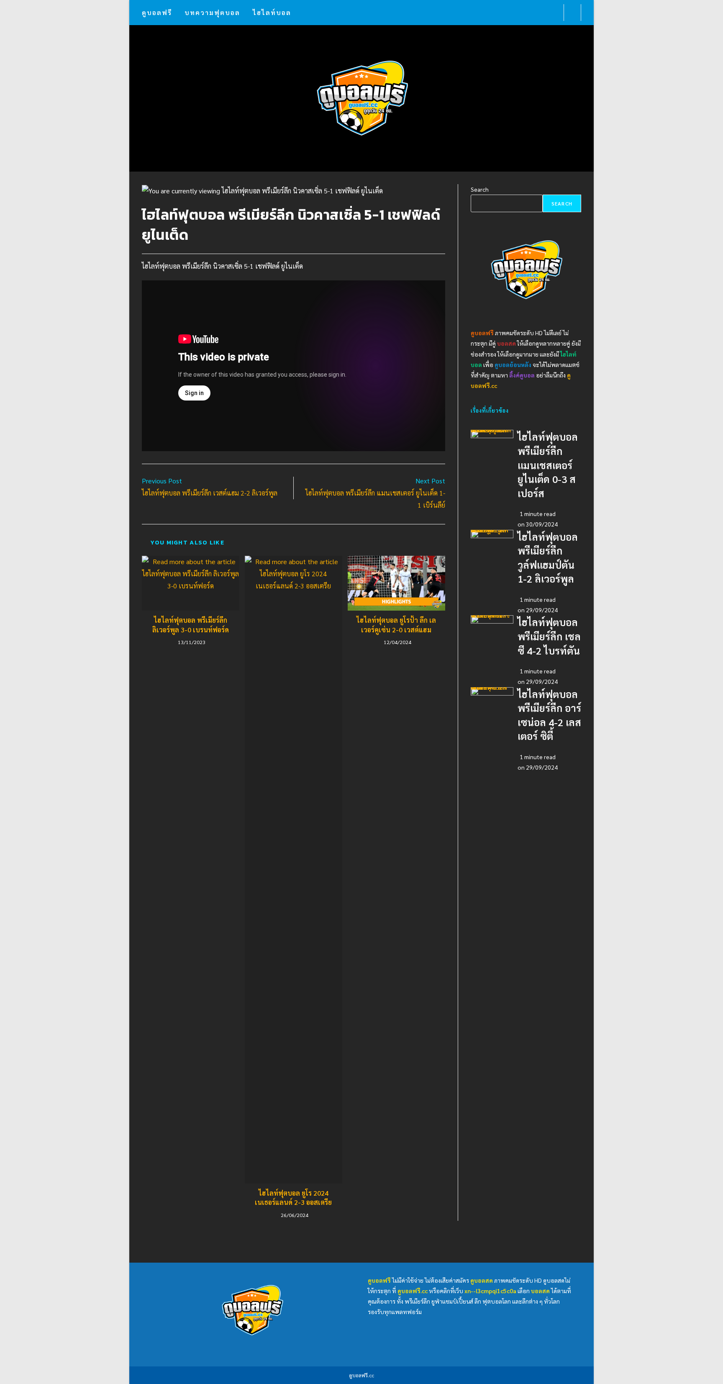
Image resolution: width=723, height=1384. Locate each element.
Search (480, 189)
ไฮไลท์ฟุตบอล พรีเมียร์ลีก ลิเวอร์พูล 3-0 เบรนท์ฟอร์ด (190, 625)
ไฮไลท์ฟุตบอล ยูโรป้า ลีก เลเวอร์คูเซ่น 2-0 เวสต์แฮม (396, 625)
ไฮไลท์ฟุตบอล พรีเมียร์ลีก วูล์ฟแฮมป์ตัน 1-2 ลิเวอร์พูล (489, 532)
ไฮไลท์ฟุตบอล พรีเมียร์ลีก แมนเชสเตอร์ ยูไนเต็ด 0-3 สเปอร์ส (491, 432)
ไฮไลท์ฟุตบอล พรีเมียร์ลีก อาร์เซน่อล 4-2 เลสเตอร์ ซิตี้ (489, 689)
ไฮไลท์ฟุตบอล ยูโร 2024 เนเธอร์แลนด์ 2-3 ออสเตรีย (293, 1198)
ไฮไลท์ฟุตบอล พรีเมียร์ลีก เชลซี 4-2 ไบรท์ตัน (490, 617)
